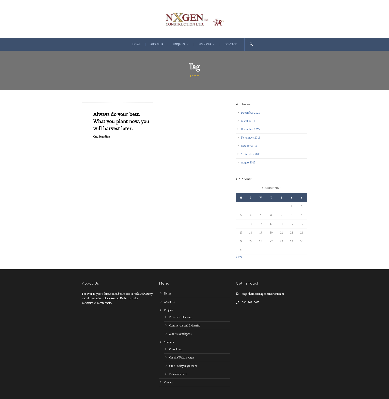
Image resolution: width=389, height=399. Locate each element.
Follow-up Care (178, 374)
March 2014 (248, 121)
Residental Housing (180, 317)
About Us (156, 44)
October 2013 (249, 146)
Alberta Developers (180, 334)
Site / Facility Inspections (183, 366)
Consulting (175, 349)
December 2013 (250, 129)
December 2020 (250, 112)
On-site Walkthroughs (181, 357)
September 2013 (250, 154)
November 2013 (250, 137)
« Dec (239, 257)
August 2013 (248, 162)
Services (205, 44)
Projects (179, 44)
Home (136, 44)
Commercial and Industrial (184, 325)
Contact (230, 44)
